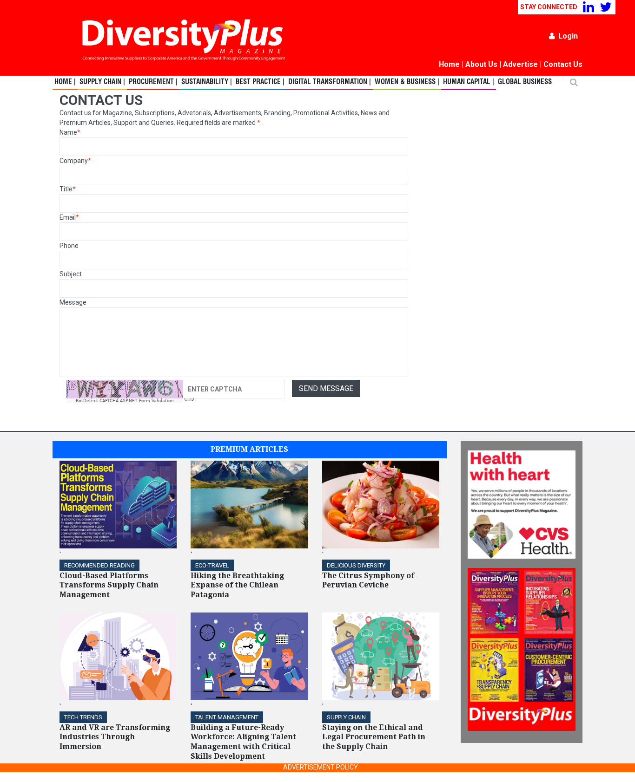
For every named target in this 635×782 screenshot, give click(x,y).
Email (69, 217)
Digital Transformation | (329, 82)
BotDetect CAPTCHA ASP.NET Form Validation (125, 400)
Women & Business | (407, 82)
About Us (481, 64)
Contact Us (562, 64)
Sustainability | (206, 82)
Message (73, 302)
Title (68, 189)
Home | (65, 82)
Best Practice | (260, 82)
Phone (69, 245)
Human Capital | (468, 82)
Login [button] (568, 36)
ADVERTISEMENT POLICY (320, 767)
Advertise (520, 64)
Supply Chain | (102, 82)
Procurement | (153, 82)
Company (75, 160)
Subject (71, 274)
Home (449, 64)
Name (70, 132)
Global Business (525, 82)
